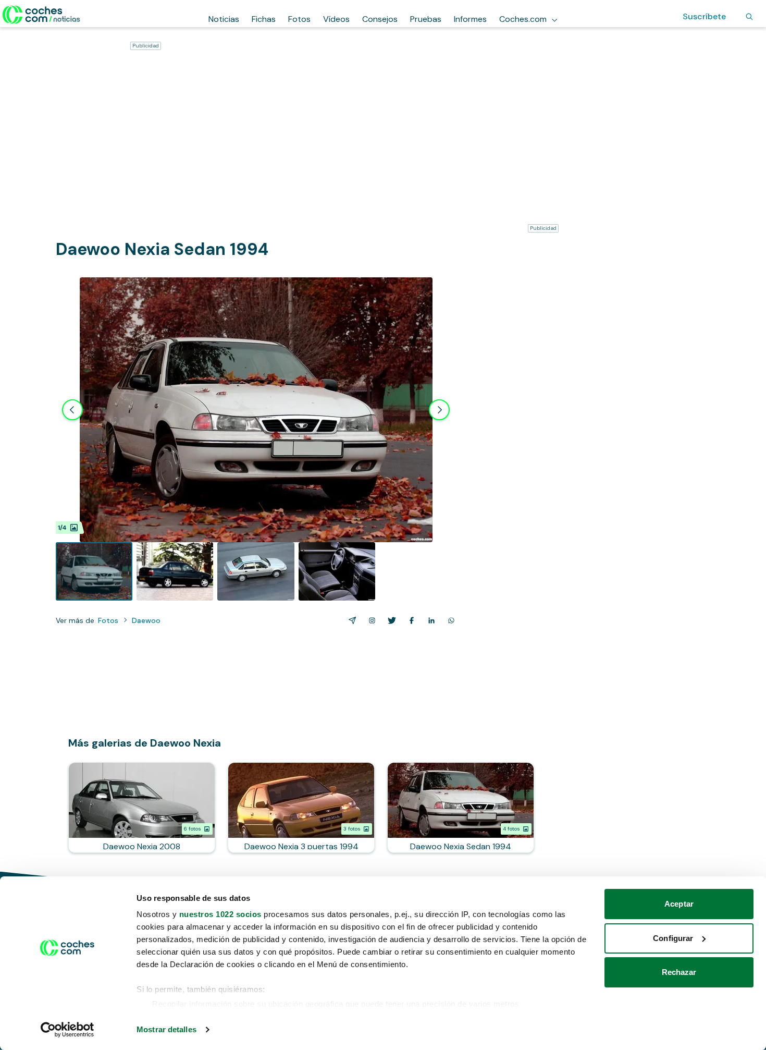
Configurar (673, 938)
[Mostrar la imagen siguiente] (439, 409)
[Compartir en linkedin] (429, 620)
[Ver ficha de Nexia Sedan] (461, 807)
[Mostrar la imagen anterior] (72, 409)
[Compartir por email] (350, 620)
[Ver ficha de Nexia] (142, 807)
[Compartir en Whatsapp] (449, 620)
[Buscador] (749, 16)
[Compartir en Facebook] (409, 620)
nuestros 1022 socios (220, 914)
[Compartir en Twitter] (390, 620)
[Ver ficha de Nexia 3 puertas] (301, 807)
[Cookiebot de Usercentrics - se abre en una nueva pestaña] (67, 1029)
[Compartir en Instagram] (370, 620)
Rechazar (679, 972)
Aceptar (679, 903)
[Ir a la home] (41, 14)
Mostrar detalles (166, 1029)
